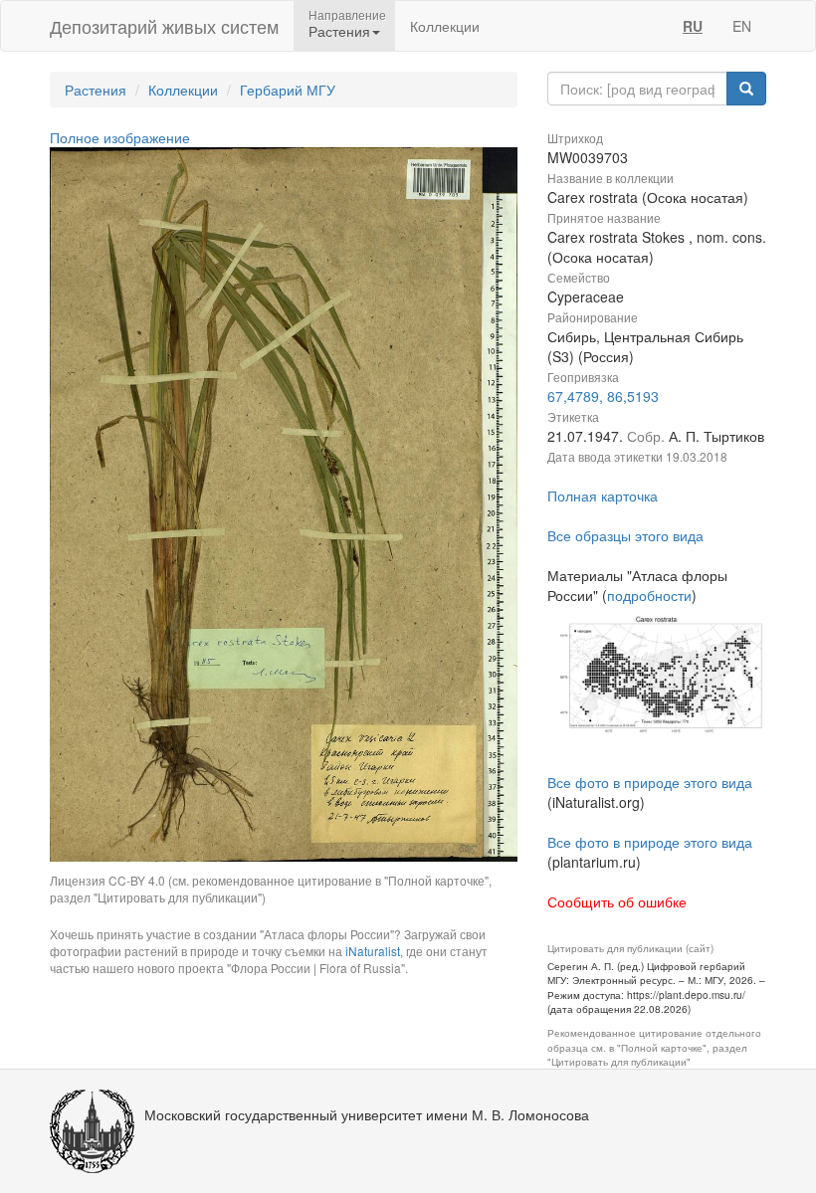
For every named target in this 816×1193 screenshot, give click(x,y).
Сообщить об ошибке (617, 901)
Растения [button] (339, 31)
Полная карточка (602, 495)
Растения (95, 89)
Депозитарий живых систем (164, 26)
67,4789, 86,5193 (603, 396)
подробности (649, 595)
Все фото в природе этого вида (649, 782)
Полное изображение (120, 137)
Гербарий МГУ (287, 89)
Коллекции (445, 26)
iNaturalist (372, 950)
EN (741, 26)
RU (693, 26)
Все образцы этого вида (625, 535)
